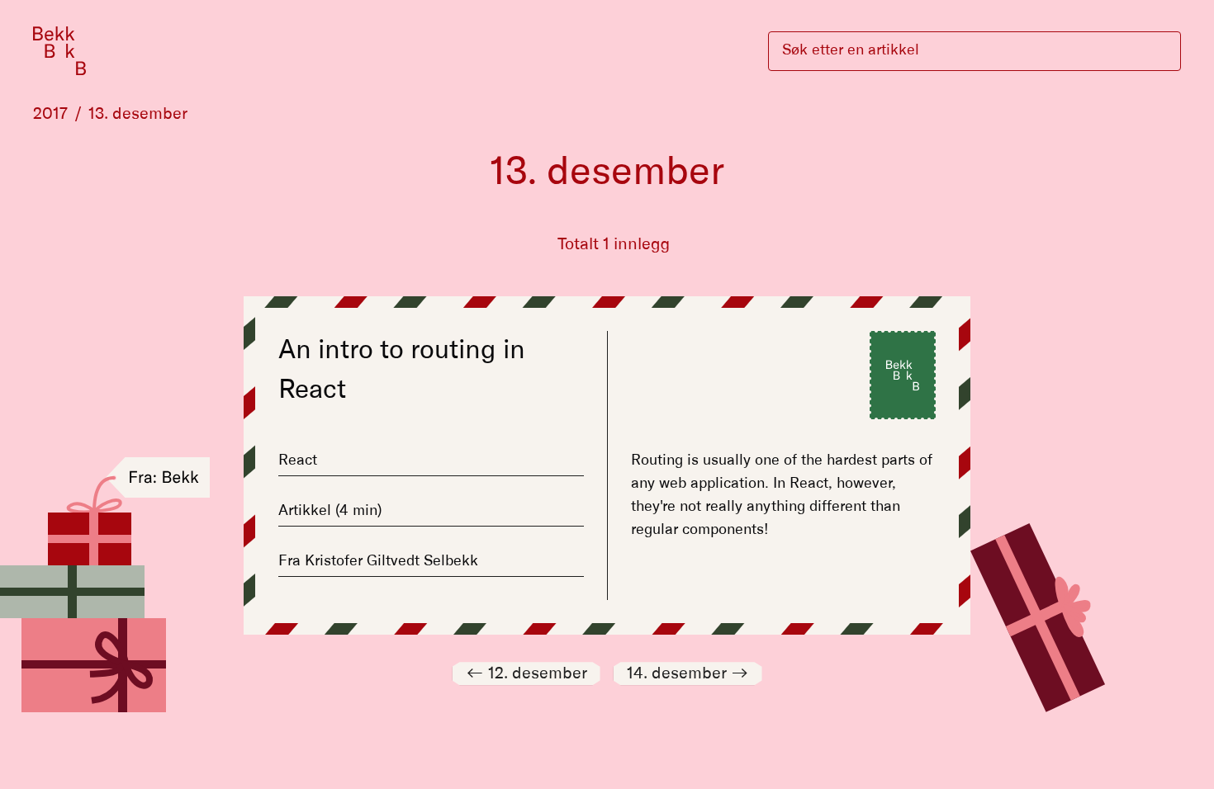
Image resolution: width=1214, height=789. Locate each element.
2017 (50, 114)
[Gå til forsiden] (59, 50)
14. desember (688, 673)
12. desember (526, 673)
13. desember (137, 114)
